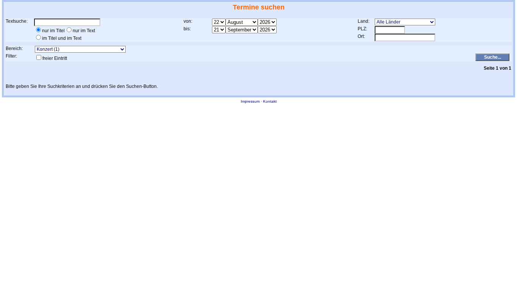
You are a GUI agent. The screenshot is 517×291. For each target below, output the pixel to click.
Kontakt (270, 101)
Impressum (250, 101)
